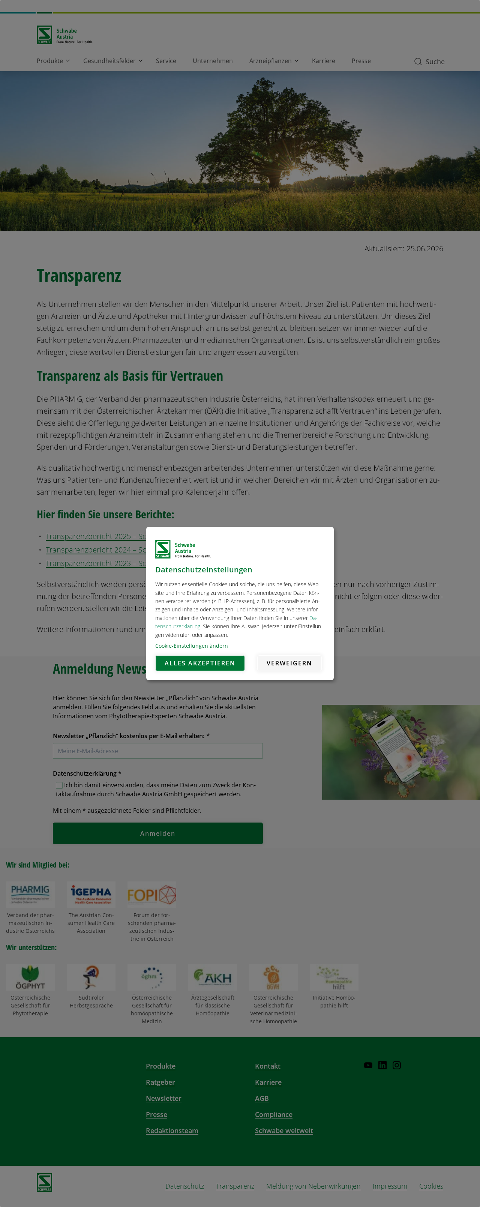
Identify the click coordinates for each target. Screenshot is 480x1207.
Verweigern (289, 663)
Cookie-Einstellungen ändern (191, 645)
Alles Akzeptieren (200, 663)
